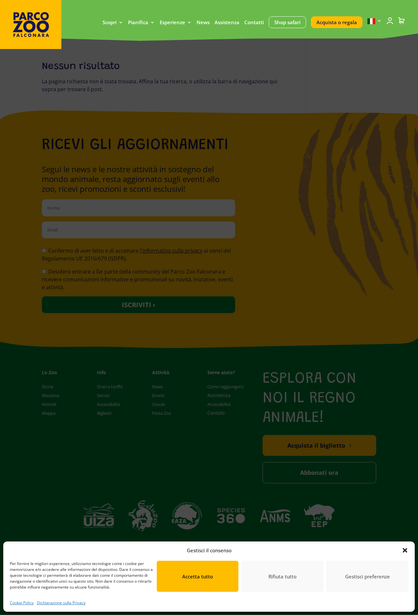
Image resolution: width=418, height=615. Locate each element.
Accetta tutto (197, 576)
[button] (405, 550)
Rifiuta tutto (282, 576)
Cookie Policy (22, 603)
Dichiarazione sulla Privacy (61, 603)
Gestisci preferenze (367, 576)
